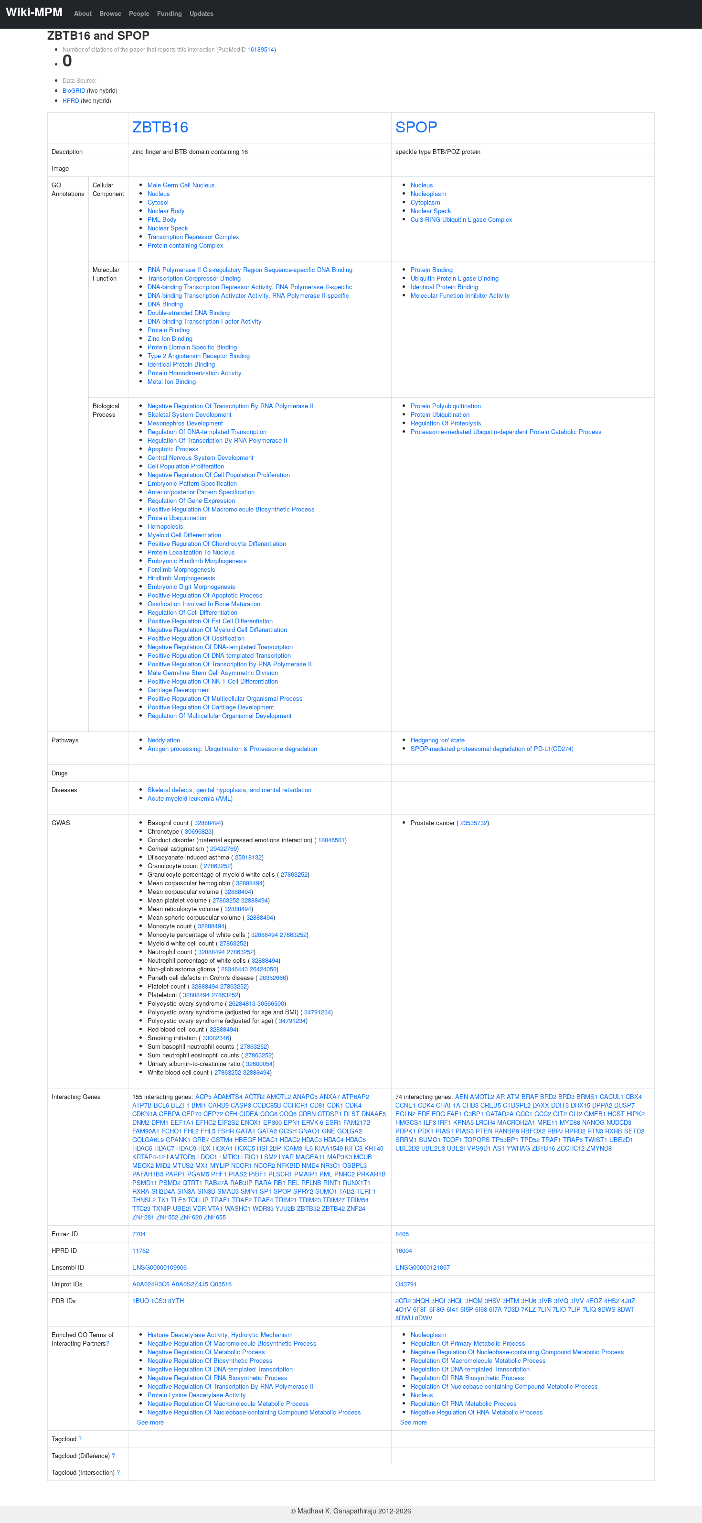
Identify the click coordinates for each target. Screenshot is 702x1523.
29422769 (223, 848)
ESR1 (333, 1122)
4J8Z (628, 1300)
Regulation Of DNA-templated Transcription (207, 431)
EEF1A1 (182, 1122)
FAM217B (357, 1122)
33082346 (215, 1037)
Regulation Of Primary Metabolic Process (468, 1343)
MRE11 (547, 1122)
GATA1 (245, 1130)
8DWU (404, 1317)
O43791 (406, 1283)
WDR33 (263, 1208)
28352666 (272, 977)
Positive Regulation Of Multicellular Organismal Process (225, 698)
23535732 (473, 822)
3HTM (510, 1300)
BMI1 (198, 1105)
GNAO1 (309, 1130)
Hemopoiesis (165, 526)
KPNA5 (463, 1122)
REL (293, 1182)
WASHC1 (238, 1208)
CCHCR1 (295, 1105)
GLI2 (575, 1113)
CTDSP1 (330, 1113)
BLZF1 (180, 1105)
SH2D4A (163, 1191)
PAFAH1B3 (147, 1173)
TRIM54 (358, 1199)
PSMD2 (170, 1182)
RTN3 (595, 1130)
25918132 (248, 856)
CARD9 (218, 1105)
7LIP (574, 1309)
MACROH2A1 (516, 1122)
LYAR (286, 1156)
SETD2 (634, 1130)
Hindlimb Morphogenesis (181, 577)
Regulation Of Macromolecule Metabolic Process (478, 1360)
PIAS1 (445, 1130)
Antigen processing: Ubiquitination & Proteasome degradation (232, 748)
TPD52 (530, 1139)
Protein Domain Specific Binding (192, 346)
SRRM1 (406, 1139)
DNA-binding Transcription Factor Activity (205, 321)
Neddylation (164, 739)
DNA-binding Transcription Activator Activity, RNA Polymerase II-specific (248, 295)
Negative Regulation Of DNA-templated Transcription (220, 646)
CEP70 (192, 1113)
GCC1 (524, 1113)
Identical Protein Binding (181, 364)
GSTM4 (222, 1139)
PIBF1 (257, 1173)
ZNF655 (215, 1216)
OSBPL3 (354, 1165)
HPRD (71, 100)
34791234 (317, 1011)
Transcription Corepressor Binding (194, 278)
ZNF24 (356, 1208)
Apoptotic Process (173, 448)
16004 (403, 1250)
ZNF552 (167, 1216)
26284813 (242, 1003)
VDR (199, 1208)
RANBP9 (506, 1130)
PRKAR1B (371, 1173)
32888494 (207, 822)
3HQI (438, 1300)
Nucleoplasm (429, 193)
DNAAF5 (374, 1113)
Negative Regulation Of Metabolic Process (206, 1351)
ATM (513, 1096)
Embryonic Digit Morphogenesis (191, 586)
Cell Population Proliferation (186, 465)
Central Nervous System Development (201, 457)
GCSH (288, 1130)
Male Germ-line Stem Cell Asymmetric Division (213, 672)
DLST (352, 1113)
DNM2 (140, 1122)
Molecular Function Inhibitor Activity (460, 295)
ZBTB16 (160, 126)
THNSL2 (144, 1199)
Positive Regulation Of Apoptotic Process (205, 594)
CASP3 (241, 1105)
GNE (328, 1130)
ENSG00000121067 (422, 1267)
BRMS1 (587, 1096)
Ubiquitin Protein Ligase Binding (455, 278)
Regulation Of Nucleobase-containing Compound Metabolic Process (504, 1386)
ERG (438, 1113)
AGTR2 (255, 1096)
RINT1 (332, 1182)
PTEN (484, 1130)
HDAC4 (334, 1139)
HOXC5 (245, 1148)
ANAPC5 (305, 1096)
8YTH (176, 1300)
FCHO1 (171, 1130)
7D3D (511, 1309)
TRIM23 (310, 1199)
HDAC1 (268, 1139)
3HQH (421, 1300)
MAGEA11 (310, 1156)
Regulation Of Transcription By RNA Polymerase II (217, 440)
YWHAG (518, 1148)
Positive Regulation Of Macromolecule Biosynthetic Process (231, 508)
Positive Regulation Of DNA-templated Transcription (219, 655)
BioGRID (74, 90)
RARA (263, 1182)
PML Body (162, 219)
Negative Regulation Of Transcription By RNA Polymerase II (231, 405)
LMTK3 (229, 1156)
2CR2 (403, 1300)
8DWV (424, 1317)
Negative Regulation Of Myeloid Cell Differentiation (217, 629)
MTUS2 (182, 1165)
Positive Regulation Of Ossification (196, 637)
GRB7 (200, 1139)
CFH (231, 1113)
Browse (110, 13)
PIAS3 (465, 1130)
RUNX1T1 (357, 1182)
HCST (616, 1113)
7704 (139, 1233)
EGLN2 (405, 1113)
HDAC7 (164, 1148)
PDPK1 (405, 1130)
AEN (461, 1096)
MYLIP (219, 1165)
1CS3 (158, 1300)
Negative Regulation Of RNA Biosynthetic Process (217, 1377)
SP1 (266, 1191)
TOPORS (477, 1139)
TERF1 (366, 1191)
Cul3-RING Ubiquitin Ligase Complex (461, 219)
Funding (169, 13)
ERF (423, 1113)
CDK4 (353, 1105)
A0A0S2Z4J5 (189, 1283)
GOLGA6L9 (148, 1139)
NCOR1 (241, 1165)
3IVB (545, 1300)
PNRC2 (344, 1173)
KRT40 (373, 1148)
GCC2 (542, 1113)
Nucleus (159, 193)
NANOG (593, 1122)
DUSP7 (624, 1105)
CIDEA (248, 1113)
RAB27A (216, 1182)
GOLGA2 (349, 1130)
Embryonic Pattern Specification (192, 483)
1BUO (140, 1300)
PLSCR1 (280, 1173)
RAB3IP (241, 1182)
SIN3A (186, 1191)
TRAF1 (220, 1199)
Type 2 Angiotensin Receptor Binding (199, 355)
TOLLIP (198, 1199)
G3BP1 (474, 1113)
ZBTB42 (333, 1208)
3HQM (474, 1300)
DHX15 (580, 1105)
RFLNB (311, 1182)
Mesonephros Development (185, 422)
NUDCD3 (618, 1122)
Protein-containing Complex (185, 245)
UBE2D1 (621, 1139)
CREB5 (490, 1105)
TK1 (163, 1199)
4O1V (403, 1309)
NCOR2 (264, 1165)
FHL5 (208, 1130)
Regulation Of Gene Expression (191, 500)
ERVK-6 (312, 1122)
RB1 (280, 1182)
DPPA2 (602, 1105)
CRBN (307, 1113)
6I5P (466, 1309)
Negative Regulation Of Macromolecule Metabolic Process (228, 1403)
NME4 (310, 1165)
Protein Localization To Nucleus (191, 551)
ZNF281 (143, 1216)
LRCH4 (485, 1122)
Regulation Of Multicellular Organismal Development (220, 715)
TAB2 (346, 1191)
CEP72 (213, 1113)
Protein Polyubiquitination (446, 405)
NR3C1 (330, 1165)
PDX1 (426, 1130)
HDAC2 (290, 1139)
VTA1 (215, 1208)
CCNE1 (405, 1105)
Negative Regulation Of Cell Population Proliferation (219, 474)
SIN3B (206, 1191)
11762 (140, 1250)
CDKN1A (144, 1113)
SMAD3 (228, 1191)
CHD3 (470, 1105)
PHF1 (219, 1173)
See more (150, 1421)
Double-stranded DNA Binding (189, 312)
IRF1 (444, 1122)
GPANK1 (178, 1139)
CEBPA (169, 1113)
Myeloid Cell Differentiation (184, 534)
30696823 (198, 831)
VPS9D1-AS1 (486, 1148)
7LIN (544, 1309)
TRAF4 (263, 1199)
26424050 (263, 968)
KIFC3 (353, 1148)
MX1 (201, 1165)
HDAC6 (142, 1148)
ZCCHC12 (571, 1148)
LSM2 (269, 1156)
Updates (201, 13)
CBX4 (634, 1096)
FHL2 (191, 1130)
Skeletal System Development (190, 414)
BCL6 (161, 1105)
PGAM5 (198, 1173)
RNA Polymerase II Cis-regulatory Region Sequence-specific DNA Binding (250, 269)
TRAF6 (573, 1139)
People (139, 13)
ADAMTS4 (228, 1096)
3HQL (455, 1300)
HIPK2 (636, 1113)
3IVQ (561, 1300)
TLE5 (178, 1199)
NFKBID (288, 1165)
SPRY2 (303, 1191)
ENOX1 (251, 1122)
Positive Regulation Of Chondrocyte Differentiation (217, 543)
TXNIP (161, 1208)
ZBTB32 (308, 1208)
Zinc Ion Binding (170, 338)
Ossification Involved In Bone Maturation (204, 603)
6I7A (495, 1309)
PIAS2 (238, 1173)
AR (500, 1096)
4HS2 (611, 1300)
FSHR (225, 1130)
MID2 (163, 1165)
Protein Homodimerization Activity (195, 372)
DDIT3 (560, 1105)
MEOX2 (143, 1165)
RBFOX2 (533, 1130)
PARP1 (175, 1173)
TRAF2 (242, 1199)
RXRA (140, 1191)
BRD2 (548, 1096)
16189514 (260, 49)
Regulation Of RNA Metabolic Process (464, 1403)
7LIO (559, 1309)
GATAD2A (500, 1113)
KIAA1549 (329, 1148)
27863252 (217, 865)
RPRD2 (575, 1130)
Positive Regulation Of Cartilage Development (211, 706)
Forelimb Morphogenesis (181, 569)
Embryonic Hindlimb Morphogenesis (197, 560)
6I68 (481, 1309)
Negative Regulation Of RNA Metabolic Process (477, 1411)
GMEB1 (595, 1113)
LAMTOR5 (181, 1156)
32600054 (259, 1063)
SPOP (416, 126)
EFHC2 (206, 1122)
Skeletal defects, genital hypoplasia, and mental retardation (229, 789)
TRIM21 (286, 1199)
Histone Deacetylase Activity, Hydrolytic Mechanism (220, 1334)
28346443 (234, 968)
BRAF (529, 1096)
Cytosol (158, 202)
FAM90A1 (146, 1130)
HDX (204, 1148)
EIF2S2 (228, 1122)
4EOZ (594, 1300)
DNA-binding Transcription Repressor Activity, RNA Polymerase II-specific (250, 286)
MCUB (363, 1156)
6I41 (452, 1309)
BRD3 (566, 1096)
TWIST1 (596, 1139)
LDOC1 (207, 1156)
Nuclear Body (166, 210)
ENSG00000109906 (159, 1267)
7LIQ (589, 1309)
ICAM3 (292, 1148)
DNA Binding (165, 303)
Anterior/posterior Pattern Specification (201, 491)
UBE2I (182, 1208)
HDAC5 (356, 1139)
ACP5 (203, 1096)
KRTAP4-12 (148, 1156)
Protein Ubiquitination (177, 517)
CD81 (317, 1105)
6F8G (437, 1309)
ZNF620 (191, 1216)
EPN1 (292, 1122)
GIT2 (560, 1113)
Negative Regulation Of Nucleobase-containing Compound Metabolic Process (254, 1411)
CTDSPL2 (517, 1105)
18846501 (331, 839)
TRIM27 (334, 1199)
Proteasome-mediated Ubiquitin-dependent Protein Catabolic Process (506, 431)
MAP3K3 (339, 1156)
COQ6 (288, 1113)
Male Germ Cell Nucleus (181, 184)
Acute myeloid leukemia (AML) (190, 798)
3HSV (492, 1300)
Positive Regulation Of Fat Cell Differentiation (210, 620)
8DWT (626, 1309)
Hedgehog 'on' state (438, 739)
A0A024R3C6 (151, 1283)
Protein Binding (169, 329)
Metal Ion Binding (172, 381)
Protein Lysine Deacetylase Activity (197, 1394)
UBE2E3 (433, 1148)
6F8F (420, 1309)
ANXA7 (329, 1096)
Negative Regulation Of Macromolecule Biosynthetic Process (232, 1343)
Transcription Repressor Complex (193, 236)
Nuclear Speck (168, 227)
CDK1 (335, 1105)
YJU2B (285, 1208)
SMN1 (249, 1191)
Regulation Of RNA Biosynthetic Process (467, 1377)
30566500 (270, 1003)
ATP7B (142, 1105)
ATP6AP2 (355, 1096)
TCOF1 (452, 1139)
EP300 (272, 1122)
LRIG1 (250, 1156)
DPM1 (160, 1122)
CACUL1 (612, 1096)
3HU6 (528, 1300)
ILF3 (430, 1122)
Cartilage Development (179, 689)
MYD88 (570, 1122)
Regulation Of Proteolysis (446, 422)
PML (325, 1173)
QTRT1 (192, 1182)
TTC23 (141, 1208)
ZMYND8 (599, 1148)
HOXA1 (223, 1148)
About (83, 13)
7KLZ (528, 1309)
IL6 (308, 1148)
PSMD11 (144, 1182)
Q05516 (221, 1283)
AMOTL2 (278, 1096)
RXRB (613, 1130)
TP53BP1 (505, 1139)
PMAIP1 (306, 1173)
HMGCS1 (408, 1122)
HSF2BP (269, 1148)
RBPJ (555, 1130)
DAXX (540, 1105)
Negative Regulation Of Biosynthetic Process (210, 1360)
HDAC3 (312, 1139)
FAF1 (454, 1113)
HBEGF (245, 1139)
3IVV (577, 1300)
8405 (402, 1233)
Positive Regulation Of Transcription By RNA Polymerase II (230, 663)
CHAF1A (448, 1105)
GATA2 (267, 1130)
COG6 (268, 1113)
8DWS (607, 1309)
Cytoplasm (425, 202)
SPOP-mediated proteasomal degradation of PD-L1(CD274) (492, 748)
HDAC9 (186, 1148)
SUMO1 (326, 1191)
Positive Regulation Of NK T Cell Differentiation (213, 680)
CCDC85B (267, 1105)
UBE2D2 (407, 1148)
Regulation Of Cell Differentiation (192, 612)
